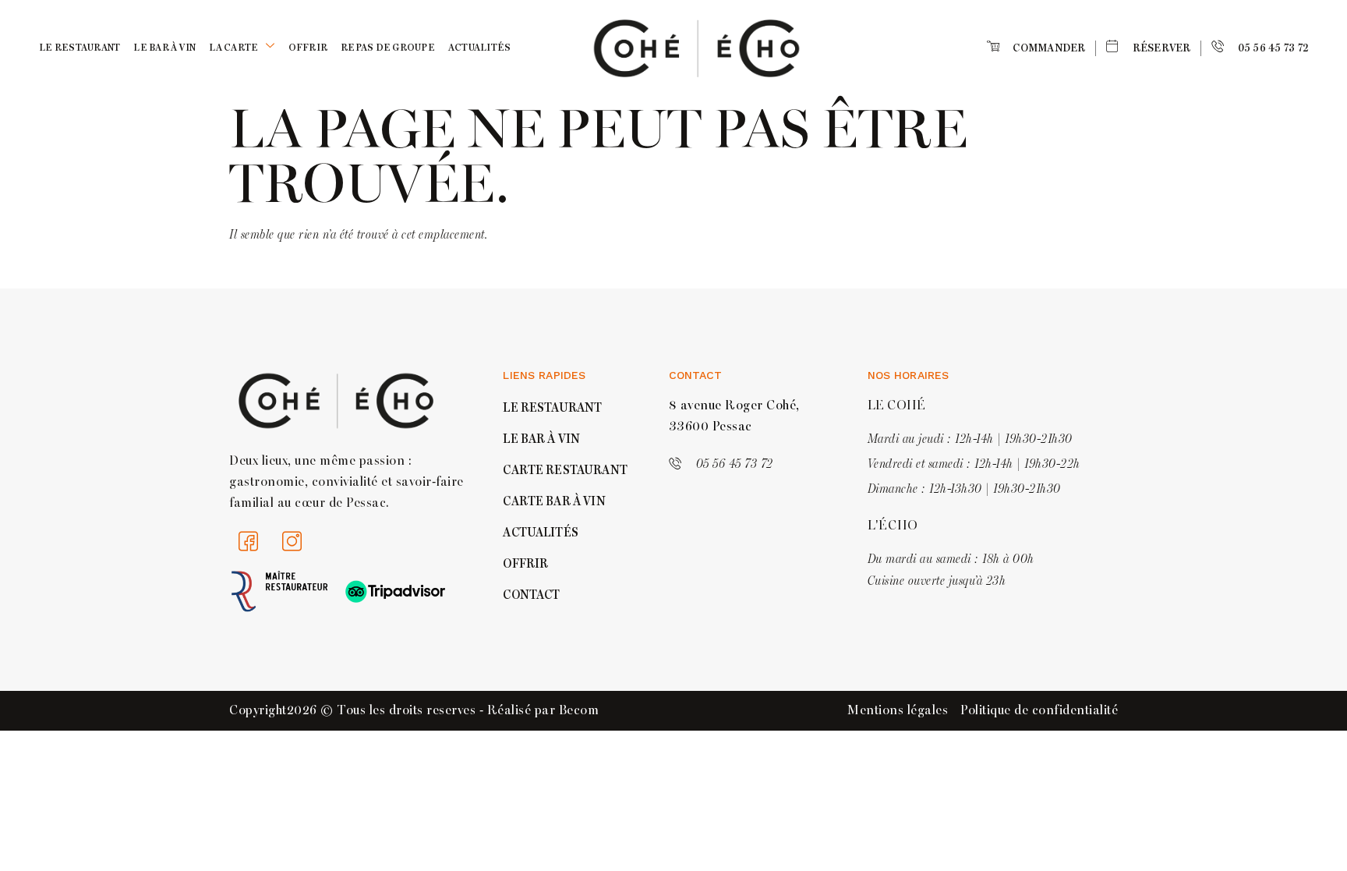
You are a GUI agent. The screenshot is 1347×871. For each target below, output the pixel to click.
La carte (233, 48)
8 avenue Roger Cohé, (734, 405)
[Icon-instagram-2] (292, 541)
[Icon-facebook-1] (248, 541)
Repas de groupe (388, 48)
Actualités (479, 48)
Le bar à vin (164, 48)
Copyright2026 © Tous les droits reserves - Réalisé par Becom (414, 710)
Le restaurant (79, 48)
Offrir (308, 48)
